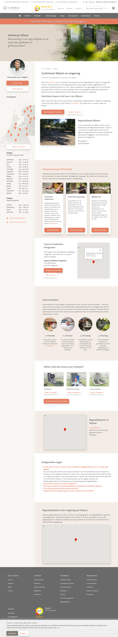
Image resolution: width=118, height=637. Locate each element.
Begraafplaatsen (65, 602)
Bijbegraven (37, 591)
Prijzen (62, 16)
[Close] (100, 250)
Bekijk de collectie (74, 112)
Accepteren (12, 633)
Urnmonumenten (92, 583)
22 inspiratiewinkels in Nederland (42, 2)
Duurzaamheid (73, 16)
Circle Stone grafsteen (67, 598)
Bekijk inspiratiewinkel (53, 270)
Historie (70, 8)
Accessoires (90, 594)
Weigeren (23, 633)
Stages (10, 587)
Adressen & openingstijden (17, 222)
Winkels (96, 16)
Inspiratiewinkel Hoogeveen (53, 112)
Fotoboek (38, 16)
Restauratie (37, 583)
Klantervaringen (51, 16)
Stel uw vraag (17, 83)
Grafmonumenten (92, 580)
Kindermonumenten (92, 591)
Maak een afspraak (18, 147)
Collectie (27, 16)
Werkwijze (63, 591)
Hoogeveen (75, 103)
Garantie (62, 594)
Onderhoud (37, 594)
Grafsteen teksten (65, 580)
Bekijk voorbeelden (51, 392)
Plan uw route (50, 275)
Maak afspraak (17, 89)
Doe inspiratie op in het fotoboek (56, 401)
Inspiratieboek (86, 16)
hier (59, 628)
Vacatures (11, 583)
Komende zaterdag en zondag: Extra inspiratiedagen (59, 21)
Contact (78, 8)
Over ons (60, 8)
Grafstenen (90, 587)
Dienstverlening (38, 580)
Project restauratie (39, 587)
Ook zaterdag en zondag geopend (67, 2)
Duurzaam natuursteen (67, 583)
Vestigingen (11, 613)
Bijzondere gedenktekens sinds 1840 (16, 2)
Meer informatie (53, 230)
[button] (93, 262)
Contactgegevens (13, 617)
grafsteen (52, 82)
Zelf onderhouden (65, 587)
